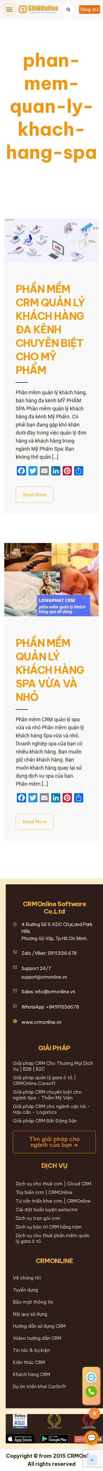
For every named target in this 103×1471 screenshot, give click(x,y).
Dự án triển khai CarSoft (39, 1386)
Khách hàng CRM (31, 1374)
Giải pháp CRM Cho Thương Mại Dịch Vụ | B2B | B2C (53, 1066)
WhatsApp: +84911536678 (50, 1007)
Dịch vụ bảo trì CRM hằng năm (49, 1227)
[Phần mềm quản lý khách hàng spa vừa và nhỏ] (51, 579)
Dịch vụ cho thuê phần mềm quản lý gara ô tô (52, 1238)
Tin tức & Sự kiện (31, 1350)
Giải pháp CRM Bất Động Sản (45, 1121)
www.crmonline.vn (41, 1022)
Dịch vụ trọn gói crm (38, 1218)
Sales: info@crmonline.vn (48, 991)
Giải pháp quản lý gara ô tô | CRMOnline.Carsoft (44, 1080)
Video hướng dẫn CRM (37, 1338)
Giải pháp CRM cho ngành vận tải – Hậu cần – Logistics (51, 1109)
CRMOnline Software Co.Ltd (54, 907)
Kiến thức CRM (29, 1362)
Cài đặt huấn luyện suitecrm (47, 1209)
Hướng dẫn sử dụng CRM (39, 1326)
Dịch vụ (54, 1166)
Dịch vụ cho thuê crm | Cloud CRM (53, 1184)
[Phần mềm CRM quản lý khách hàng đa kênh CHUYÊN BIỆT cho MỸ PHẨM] (51, 240)
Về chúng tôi (27, 1278)
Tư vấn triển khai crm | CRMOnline (53, 1201)
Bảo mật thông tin (33, 1302)
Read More (35, 495)
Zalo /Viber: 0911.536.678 (49, 953)
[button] (9, 9)
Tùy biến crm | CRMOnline (44, 1192)
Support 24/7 (36, 968)
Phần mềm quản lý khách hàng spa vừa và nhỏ (50, 670)
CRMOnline (54, 1261)
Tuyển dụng (25, 1290)
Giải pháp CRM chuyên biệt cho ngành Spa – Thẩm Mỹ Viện (47, 1095)
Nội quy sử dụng (30, 1314)
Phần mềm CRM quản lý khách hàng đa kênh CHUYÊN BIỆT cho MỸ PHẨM (50, 329)
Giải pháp (54, 1048)
